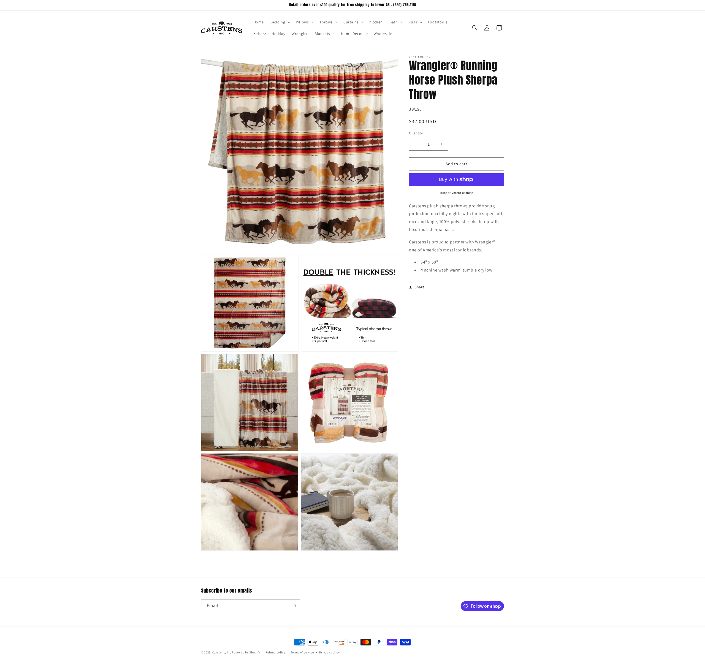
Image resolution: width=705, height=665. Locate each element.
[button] (279, 22)
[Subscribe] (294, 605)
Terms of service (302, 652)
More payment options (456, 193)
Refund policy (275, 652)
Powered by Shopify (246, 652)
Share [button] (419, 286)
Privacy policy (329, 652)
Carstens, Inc (221, 652)
